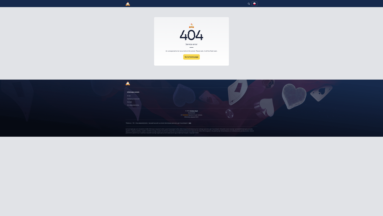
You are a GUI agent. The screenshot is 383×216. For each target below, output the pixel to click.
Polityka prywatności (133, 99)
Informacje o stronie (133, 92)
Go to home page (191, 57)
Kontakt (129, 102)
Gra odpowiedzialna (133, 105)
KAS (190, 123)
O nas (129, 96)
